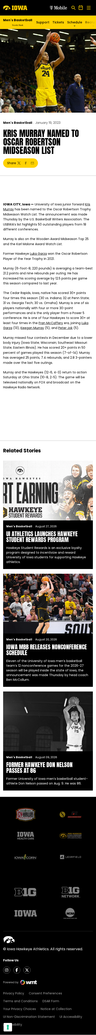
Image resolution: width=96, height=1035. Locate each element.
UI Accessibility (71, 1016)
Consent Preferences (45, 993)
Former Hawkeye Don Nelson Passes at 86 (39, 767)
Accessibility (12, 1024)
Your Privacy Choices (19, 1009)
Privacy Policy (13, 993)
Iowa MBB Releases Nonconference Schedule (46, 649)
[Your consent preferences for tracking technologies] (8, 1027)
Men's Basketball (17, 122)
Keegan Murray (32, 328)
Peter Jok (65, 328)
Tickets (58, 22)
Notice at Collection (56, 1009)
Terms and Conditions (20, 1001)
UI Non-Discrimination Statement (29, 1016)
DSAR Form (50, 1001)
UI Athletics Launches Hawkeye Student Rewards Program (42, 536)
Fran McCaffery (51, 323)
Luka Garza (38, 253)
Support (42, 22)
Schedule (74, 22)
